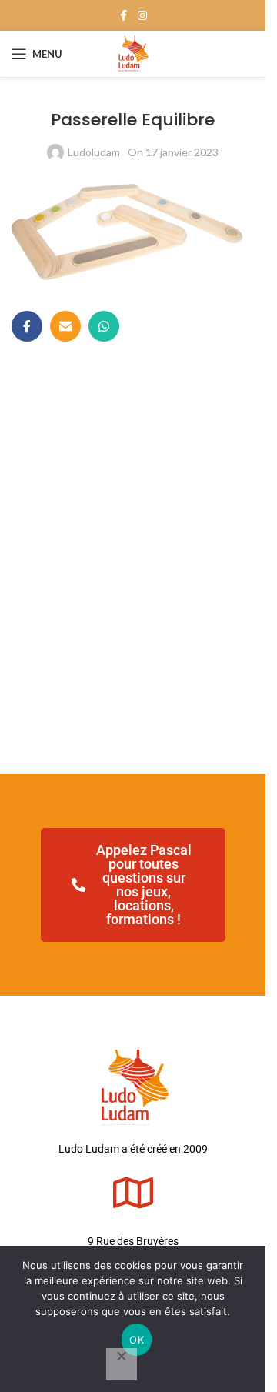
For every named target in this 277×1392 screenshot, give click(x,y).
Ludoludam (94, 152)
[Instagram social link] (142, 15)
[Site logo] (132, 52)
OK (136, 1340)
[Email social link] (65, 326)
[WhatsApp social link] (103, 326)
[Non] (121, 1364)
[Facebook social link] (124, 15)
